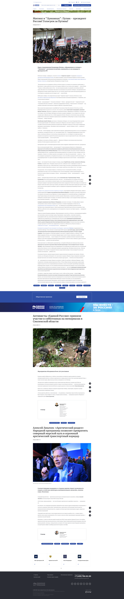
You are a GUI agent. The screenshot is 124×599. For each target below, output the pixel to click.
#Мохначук (58, 285)
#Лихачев (57, 543)
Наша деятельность (50, 8)
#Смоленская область (54, 422)
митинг (59, 75)
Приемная (71, 8)
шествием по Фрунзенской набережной (47, 97)
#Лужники (44, 285)
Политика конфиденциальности (39, 593)
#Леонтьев (36, 285)
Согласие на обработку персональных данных (41, 595)
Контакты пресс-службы (52, 577)
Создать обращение (81, 296)
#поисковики (71, 422)
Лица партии (41, 8)
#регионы (64, 422)
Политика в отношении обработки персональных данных (43, 594)
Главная (34, 13)
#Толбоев (79, 285)
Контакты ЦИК (37, 577)
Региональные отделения (61, 8)
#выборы (62, 287)
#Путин (65, 285)
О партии (34, 8)
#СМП (80, 543)
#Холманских (87, 285)
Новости (45, 13)
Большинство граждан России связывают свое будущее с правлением (55, 228)
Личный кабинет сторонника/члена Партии (82, 5)
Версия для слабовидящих (86, 2)
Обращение (66, 5)
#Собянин (72, 285)
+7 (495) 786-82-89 (83, 576)
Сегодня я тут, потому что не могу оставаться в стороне (50, 190)
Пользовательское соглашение (38, 592)
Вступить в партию (87, 8)
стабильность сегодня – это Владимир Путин (48, 225)
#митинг (51, 285)
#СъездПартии (65, 543)
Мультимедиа (78, 8)
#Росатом (73, 543)
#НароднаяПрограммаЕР (47, 543)
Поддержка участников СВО (62, 11)
